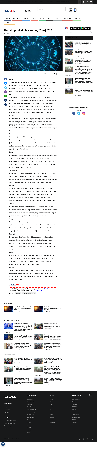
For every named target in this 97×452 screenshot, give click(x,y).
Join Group (47, 289)
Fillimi (8, 18)
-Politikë (15, 25)
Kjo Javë (29, 407)
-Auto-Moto (8, 26)
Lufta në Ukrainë (49, 26)
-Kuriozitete (66, 22)
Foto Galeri (15, 1)
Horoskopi (57, 1)
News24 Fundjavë (31, 417)
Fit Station (29, 404)
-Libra (55, 25)
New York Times (76, 399)
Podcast (29, 422)
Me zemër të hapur (31, 412)
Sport (42, 18)
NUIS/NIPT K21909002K (10, 423)
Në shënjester (30, 414)
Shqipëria (16, 18)
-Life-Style (66, 25)
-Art (55, 22)
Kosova (26, 18)
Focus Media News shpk (10, 420)
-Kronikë (15, 22)
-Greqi (33, 22)
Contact (6, 428)
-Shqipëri (42, 25)
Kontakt (68, 1)
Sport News (30, 425)
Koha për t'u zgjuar (31, 409)
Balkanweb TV (8, 1)
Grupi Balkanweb (37, 290)
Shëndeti (47, 1)
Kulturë (58, 18)
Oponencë (29, 419)
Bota (50, 18)
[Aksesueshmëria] (3, 444)
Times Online (75, 414)
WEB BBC (74, 404)
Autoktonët (30, 399)
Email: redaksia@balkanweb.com (12, 431)
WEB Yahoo (75, 419)
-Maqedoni (35, 25)
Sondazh (31, 1)
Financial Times (76, 417)
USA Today (75, 425)
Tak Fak (29, 430)
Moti (26, 1)
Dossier (41, 1)
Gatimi (51, 1)
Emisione (22, 1)
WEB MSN (74, 422)
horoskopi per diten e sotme (28, 293)
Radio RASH (7, 412)
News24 (63, 1)
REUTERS (74, 409)
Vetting (28, 432)
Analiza (77, 18)
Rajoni (34, 18)
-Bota (41, 22)
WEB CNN (74, 407)
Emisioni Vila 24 (30, 401)
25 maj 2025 (17, 293)
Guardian (74, 401)
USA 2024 (49, 22)
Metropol (67, 18)
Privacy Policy (7, 426)
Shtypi (36, 1)
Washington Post (76, 412)
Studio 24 (29, 427)
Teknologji (10, 22)
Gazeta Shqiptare (8, 409)
